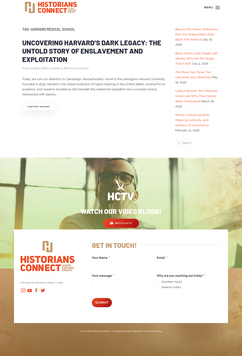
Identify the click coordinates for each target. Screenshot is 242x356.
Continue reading (38, 107)
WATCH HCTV (123, 223)
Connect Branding (153, 331)
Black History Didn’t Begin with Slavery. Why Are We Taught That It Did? (196, 58)
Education (84, 68)
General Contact (171, 287)
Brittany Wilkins (41, 68)
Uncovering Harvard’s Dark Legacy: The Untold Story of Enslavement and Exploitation (91, 50)
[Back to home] (51, 7)
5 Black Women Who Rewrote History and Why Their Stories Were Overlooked (196, 96)
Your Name (101, 257)
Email (162, 257)
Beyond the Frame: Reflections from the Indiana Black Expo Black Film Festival (196, 34)
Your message (103, 275)
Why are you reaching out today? (181, 275)
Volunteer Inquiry (171, 281)
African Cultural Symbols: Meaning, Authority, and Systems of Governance (192, 120)
